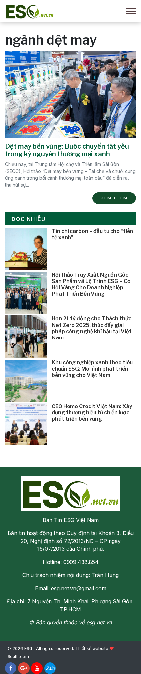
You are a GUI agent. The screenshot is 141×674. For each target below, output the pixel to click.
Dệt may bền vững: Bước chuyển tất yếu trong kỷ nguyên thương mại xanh (67, 150)
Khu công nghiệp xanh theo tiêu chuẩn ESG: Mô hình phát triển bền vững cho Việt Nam (92, 369)
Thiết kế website (91, 648)
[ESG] (29, 10)
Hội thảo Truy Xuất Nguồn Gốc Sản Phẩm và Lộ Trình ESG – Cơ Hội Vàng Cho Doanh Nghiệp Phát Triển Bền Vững (91, 284)
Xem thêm (114, 198)
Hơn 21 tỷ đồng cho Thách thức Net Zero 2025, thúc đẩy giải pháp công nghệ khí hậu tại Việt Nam (91, 328)
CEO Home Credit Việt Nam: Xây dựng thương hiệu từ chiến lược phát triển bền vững (92, 412)
